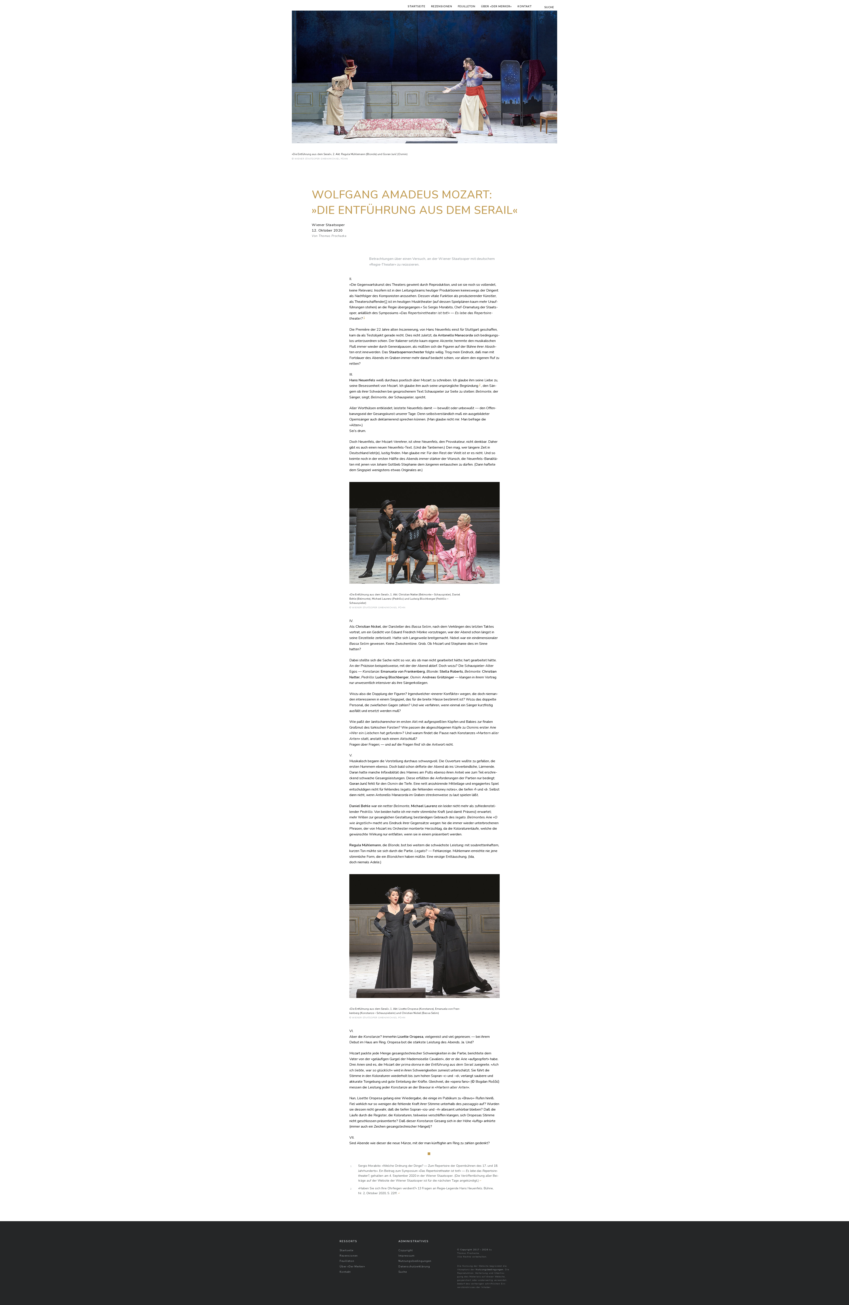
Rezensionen (441, 6)
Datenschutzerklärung (414, 1266)
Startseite (416, 6)
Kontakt (525, 6)
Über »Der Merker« (496, 6)
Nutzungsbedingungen (414, 1261)
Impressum (406, 1255)
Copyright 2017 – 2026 (474, 1249)
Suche (402, 1272)
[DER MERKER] (306, 5)
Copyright (405, 1250)
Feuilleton (466, 6)
